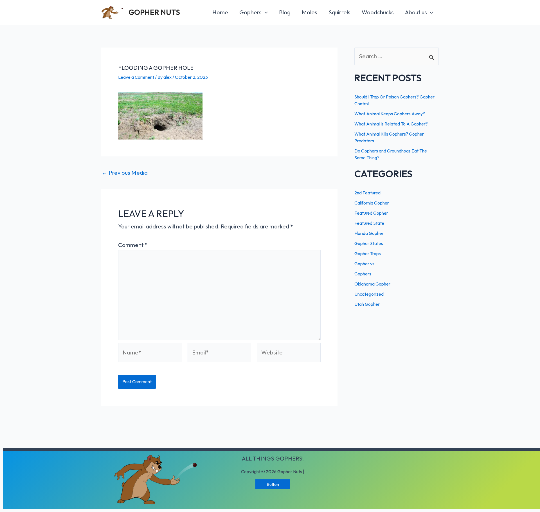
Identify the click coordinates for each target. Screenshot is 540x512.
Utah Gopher (367, 304)
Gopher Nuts (154, 12)
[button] (272, 484)
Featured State (369, 223)
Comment (133, 244)
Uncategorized (369, 294)
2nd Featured (367, 193)
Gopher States (368, 243)
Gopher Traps (367, 253)
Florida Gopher (369, 233)
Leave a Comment (136, 77)
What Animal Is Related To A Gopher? (391, 124)
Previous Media (125, 173)
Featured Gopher (371, 213)
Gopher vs (364, 263)
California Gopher (371, 203)
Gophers (362, 274)
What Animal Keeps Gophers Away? (389, 113)
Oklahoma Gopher (372, 284)
